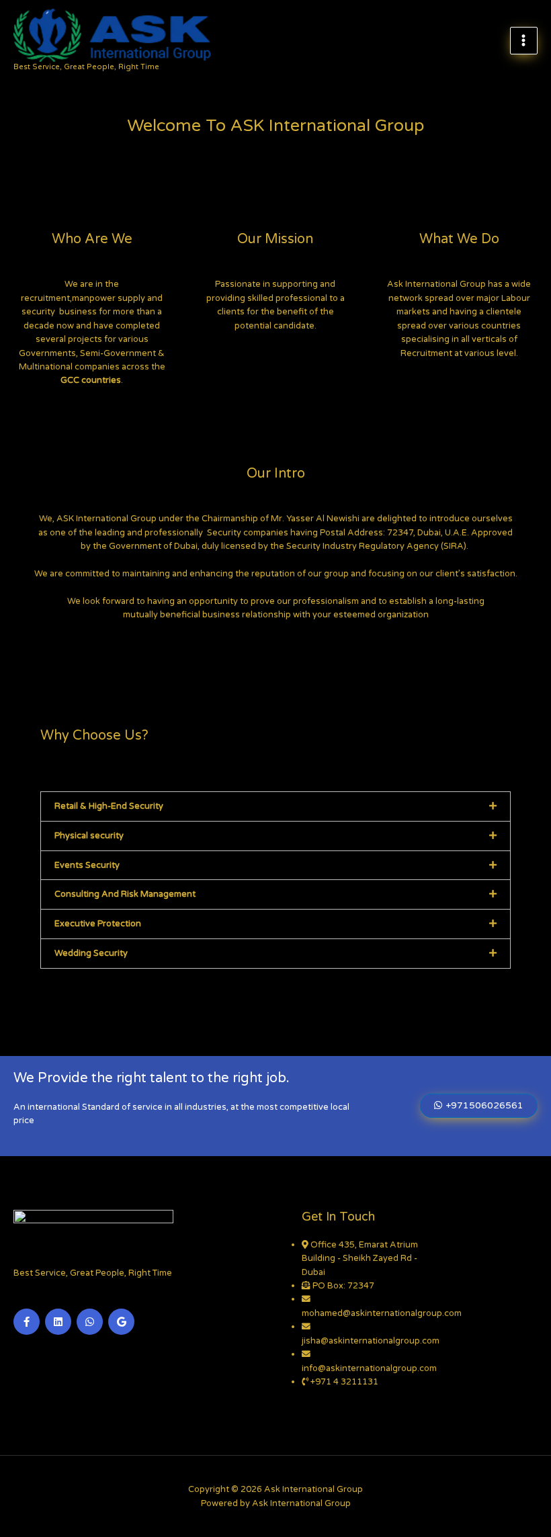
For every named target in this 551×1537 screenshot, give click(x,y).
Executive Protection (97, 923)
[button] (275, 806)
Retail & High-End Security (108, 806)
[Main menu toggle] (524, 40)
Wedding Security (91, 953)
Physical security (89, 835)
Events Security (87, 865)
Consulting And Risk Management (125, 894)
